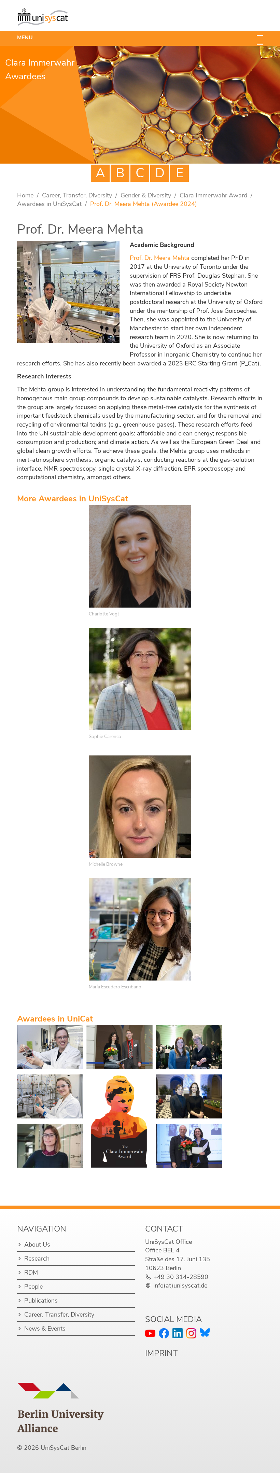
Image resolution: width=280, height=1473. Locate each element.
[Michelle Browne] (140, 806)
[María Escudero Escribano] (140, 929)
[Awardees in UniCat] (119, 1096)
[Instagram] (191, 1333)
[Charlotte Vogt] (140, 556)
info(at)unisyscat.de (180, 1285)
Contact (164, 1228)
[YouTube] (150, 1333)
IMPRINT (161, 1353)
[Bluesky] (205, 1332)
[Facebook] (164, 1333)
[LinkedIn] (177, 1333)
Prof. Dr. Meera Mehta (160, 258)
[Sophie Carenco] (140, 679)
